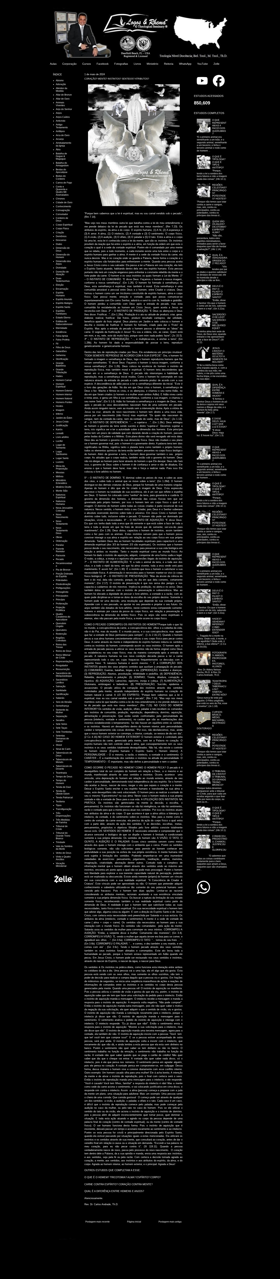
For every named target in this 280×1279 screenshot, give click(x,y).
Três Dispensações (63, 814)
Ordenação (61, 541)
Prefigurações (63, 588)
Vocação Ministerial (61, 864)
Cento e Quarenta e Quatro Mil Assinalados (62, 190)
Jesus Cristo (62, 421)
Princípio (60, 599)
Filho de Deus (63, 347)
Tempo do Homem (61, 781)
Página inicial (134, 1221)
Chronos (60, 198)
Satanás (60, 698)
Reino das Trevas (61, 646)
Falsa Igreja (62, 336)
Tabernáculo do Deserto (64, 767)
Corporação (69, 63)
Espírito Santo (63, 307)
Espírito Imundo (64, 299)
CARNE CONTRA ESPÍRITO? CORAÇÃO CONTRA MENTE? (118, 1184)
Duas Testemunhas (63, 279)
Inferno (59, 414)
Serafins (60, 720)
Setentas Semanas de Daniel (62, 738)
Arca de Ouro (63, 135)
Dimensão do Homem (63, 256)
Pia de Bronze (63, 569)
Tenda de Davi (63, 787)
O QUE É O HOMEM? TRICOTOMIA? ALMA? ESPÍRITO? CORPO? (122, 1177)
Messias (60, 472)
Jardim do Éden (64, 418)
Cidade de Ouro (64, 202)
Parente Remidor (60, 550)
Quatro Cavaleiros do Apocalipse (63, 617)
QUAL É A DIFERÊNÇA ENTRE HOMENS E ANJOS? (114, 1191)
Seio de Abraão (64, 702)
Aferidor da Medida (61, 89)
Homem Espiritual (61, 385)
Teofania (60, 801)
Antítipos (60, 131)
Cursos (86, 63)
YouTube (202, 63)
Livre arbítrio (62, 437)
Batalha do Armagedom (62, 164)
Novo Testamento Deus (62, 531)
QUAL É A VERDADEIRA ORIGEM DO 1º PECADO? (219, 259)
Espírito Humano (60, 294)
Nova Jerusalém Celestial (64, 509)
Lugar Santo (62, 458)
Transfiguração (63, 809)
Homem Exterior (64, 390)
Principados (62, 595)
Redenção (61, 634)
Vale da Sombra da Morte (64, 847)
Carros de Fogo (64, 182)
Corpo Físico (62, 228)
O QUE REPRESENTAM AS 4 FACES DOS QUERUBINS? (219, 127)
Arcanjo (60, 139)
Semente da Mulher (62, 711)
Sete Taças (61, 728)
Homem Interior (64, 394)
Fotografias (121, 63)
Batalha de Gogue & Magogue (61, 156)
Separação (61, 716)
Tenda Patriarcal (64, 797)
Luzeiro (60, 462)
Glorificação (62, 359)
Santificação (62, 694)
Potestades (61, 580)
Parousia (60, 555)
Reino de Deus (63, 651)
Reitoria (168, 63)
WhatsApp (185, 63)
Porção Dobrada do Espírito (64, 575)
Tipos (59, 805)
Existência (61, 332)
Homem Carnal (64, 380)
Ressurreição (63, 669)
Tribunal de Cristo (62, 827)
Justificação (62, 425)
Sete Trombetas (64, 732)
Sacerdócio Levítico (62, 681)
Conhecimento (63, 206)
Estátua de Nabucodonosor (64, 322)
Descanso (61, 240)
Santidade (61, 690)
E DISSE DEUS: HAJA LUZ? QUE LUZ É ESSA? (219, 422)
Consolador (62, 214)
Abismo (60, 80)
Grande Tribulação (61, 371)
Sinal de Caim (63, 749)
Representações (64, 661)
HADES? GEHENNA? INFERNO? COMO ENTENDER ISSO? (218, 626)
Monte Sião (62, 490)
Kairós (59, 429)
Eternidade (61, 328)
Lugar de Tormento (61, 446)
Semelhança (62, 705)
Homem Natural (64, 398)
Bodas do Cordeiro (61, 177)
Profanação (62, 603)
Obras (59, 537)
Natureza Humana (60, 502)
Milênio (59, 476)
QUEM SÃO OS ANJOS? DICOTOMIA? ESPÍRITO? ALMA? (219, 227)
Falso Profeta (63, 339)
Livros (137, 63)
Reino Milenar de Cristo (63, 656)
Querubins (61, 630)
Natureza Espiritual (61, 496)
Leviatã (59, 433)
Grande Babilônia (61, 364)
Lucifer (59, 441)
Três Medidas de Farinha (63, 821)
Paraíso (60, 545)
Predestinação (63, 584)
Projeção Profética (60, 608)
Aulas (53, 63)
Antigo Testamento (62, 126)
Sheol (59, 745)
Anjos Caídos (63, 117)
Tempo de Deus (64, 776)
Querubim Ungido (61, 624)
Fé (57, 343)
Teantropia (61, 772)
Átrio (58, 149)
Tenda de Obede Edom (63, 792)
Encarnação (62, 289)
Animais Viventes (60, 104)
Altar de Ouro (63, 98)
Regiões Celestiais (61, 639)
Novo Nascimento (62, 516)
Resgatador (62, 665)
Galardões (61, 351)
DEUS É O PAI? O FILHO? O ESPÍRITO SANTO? (217, 292)
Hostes (59, 406)
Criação (60, 232)
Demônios (61, 236)
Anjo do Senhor (64, 109)
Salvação (61, 686)
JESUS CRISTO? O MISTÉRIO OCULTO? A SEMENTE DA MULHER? (219, 355)
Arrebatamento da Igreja (63, 144)
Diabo (59, 244)
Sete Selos (61, 724)
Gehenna (61, 355)
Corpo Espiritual (64, 224)
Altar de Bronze (64, 94)
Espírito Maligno (64, 303)
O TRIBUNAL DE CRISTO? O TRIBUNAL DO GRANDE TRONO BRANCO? (219, 778)
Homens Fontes (64, 402)
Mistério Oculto (63, 487)
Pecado (60, 559)
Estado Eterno (63, 317)
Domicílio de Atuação (62, 273)
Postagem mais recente (97, 1221)
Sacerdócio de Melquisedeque (64, 674)
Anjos (59, 113)
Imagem (60, 410)
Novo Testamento (62, 522)
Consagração (63, 210)
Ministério (152, 63)
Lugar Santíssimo (61, 453)
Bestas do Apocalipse (61, 171)
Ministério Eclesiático (61, 481)
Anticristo (60, 121)
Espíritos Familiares (61, 312)
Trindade (60, 842)
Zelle (216, 63)
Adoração (61, 84)
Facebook (103, 63)
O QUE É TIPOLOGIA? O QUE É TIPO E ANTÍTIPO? (219, 162)
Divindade (61, 267)
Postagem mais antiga (170, 1221)
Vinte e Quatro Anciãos (63, 858)
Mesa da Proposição (62, 467)
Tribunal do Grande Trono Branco (63, 836)
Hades (59, 376)
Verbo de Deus (63, 853)
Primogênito (62, 592)
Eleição (60, 285)
